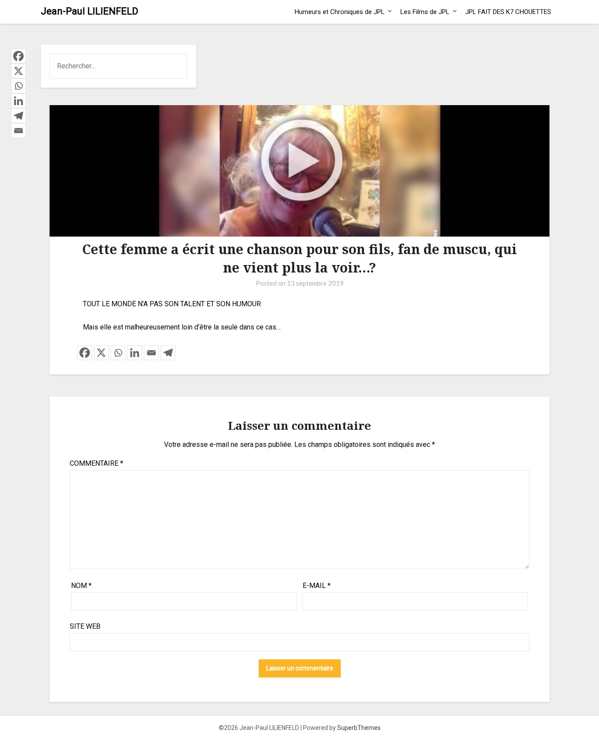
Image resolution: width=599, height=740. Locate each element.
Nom (81, 585)
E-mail (317, 585)
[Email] (151, 352)
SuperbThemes (359, 727)
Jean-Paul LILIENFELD (89, 11)
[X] (101, 352)
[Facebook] (84, 352)
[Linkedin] (134, 352)
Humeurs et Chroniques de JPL (340, 12)
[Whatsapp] (118, 352)
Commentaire (96, 463)
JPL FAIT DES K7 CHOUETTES (508, 12)
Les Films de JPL (424, 12)
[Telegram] (167, 352)
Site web (85, 626)
